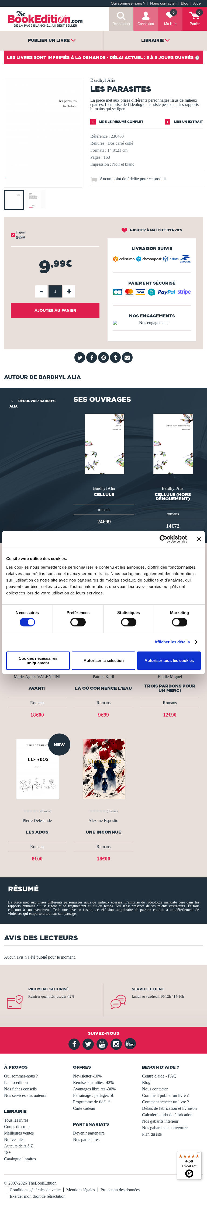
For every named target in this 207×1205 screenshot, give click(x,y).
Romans (37, 702)
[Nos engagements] (152, 323)
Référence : (100, 136)
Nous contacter (163, 3)
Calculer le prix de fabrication (167, 1114)
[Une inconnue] (103, 769)
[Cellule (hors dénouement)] (172, 443)
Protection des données (120, 1190)
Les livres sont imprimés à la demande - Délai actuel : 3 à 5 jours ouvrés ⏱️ (103, 57)
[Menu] (198, 1154)
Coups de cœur (17, 1126)
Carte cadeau (84, 1108)
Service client (148, 989)
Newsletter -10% (87, 1076)
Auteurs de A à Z (18, 1146)
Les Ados (37, 832)
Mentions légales (80, 1190)
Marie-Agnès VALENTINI (37, 677)
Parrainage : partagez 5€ (93, 1095)
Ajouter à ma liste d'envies (155, 230)
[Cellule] (104, 443)
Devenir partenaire (89, 1133)
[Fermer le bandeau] (199, 539)
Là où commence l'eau (103, 688)
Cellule (104, 494)
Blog (184, 3)
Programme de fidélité (92, 1102)
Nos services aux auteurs (25, 1095)
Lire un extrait (188, 121)
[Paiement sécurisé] (152, 294)
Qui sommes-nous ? (128, 3)
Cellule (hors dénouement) (173, 496)
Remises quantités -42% (93, 1082)
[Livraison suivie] (152, 260)
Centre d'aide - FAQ (159, 1076)
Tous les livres (16, 1120)
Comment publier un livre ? (165, 1095)
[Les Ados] (37, 769)
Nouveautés (14, 1139)
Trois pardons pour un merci (169, 688)
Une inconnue (103, 832)
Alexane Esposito (103, 820)
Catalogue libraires (20, 1159)
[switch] (78, 622)
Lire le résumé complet (120, 121)
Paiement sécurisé (48, 989)
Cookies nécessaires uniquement (38, 660)
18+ (7, 1152)
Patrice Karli (103, 677)
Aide (197, 3)
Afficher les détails (172, 642)
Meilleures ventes (19, 1133)
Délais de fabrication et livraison (169, 1108)
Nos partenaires (86, 1139)
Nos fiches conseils (20, 1089)
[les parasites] (43, 183)
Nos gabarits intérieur (160, 1121)
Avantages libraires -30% (94, 1089)
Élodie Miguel (170, 677)
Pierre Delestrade (37, 820)
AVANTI (37, 688)
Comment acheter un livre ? (165, 1102)
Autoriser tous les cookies (169, 660)
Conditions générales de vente (35, 1190)
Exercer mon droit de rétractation (37, 1196)
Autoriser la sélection (104, 660)
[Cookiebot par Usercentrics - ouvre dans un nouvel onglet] (163, 539)
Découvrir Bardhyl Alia (32, 403)
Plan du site (152, 1134)
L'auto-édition (16, 1082)
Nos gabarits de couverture (165, 1127)
